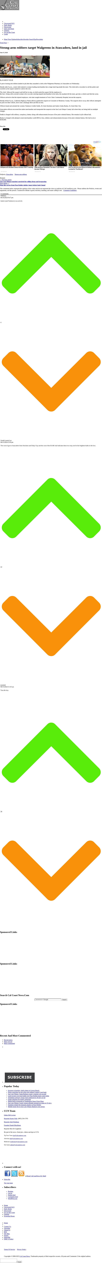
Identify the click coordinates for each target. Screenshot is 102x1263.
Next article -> (4, 183)
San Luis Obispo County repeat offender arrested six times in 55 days (29, 1103)
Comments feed (13, 1197)
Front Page (3, 43)
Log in (10, 1193)
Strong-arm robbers (21, 174)
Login (6, 34)
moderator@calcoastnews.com (18, 1141)
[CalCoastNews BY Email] (35, 1176)
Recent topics (8, 1040)
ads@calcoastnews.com (16, 1138)
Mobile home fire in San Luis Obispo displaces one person (26, 1107)
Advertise (26, 39)
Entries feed (11, 1195)
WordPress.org (12, 1198)
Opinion (6, 30)
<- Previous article (5, 180)
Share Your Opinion (10, 39)
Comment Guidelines (70, 190)
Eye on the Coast (9, 32)
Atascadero (9, 174)
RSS (5, 1232)
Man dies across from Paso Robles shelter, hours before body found (22, 185)
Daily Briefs (8, 25)
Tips (34, 39)
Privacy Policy (21, 1249)
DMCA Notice (8, 1239)
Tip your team (8, 1183)
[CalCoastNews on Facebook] (7, 1176)
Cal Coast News (25, 1256)
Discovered (7, 27)
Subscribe (20, 39)
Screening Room (9, 1216)
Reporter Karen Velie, (11, 1118)
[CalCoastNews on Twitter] (14, 1176)
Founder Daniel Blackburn (12, 1125)
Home (6, 21)
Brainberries (4, 171)
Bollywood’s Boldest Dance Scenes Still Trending (16, 167)
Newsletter (39, 39)
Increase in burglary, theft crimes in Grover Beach (23, 1090)
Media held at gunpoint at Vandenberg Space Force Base (26, 1101)
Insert (19, 1262)
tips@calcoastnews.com (19, 1135)
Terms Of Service (9, 1249)
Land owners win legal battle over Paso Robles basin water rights (28, 1096)
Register (10, 1191)
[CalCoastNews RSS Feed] (21, 1176)
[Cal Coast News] (9, 9)
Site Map (7, 1234)
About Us (7, 1230)
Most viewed (8, 1042)
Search (31, 39)
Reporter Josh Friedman (11, 1122)
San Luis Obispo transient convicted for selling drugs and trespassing (23, 181)
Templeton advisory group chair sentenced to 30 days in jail (26, 1098)
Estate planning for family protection (19, 1099)
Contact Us (7, 1226)
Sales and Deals (9, 29)
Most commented (9, 1043)
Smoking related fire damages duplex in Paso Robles (24, 1105)
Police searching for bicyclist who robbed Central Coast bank (27, 1092)
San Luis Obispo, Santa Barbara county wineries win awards (27, 1094)
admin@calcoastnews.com (17, 1145)
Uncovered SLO (9, 23)
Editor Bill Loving (10, 1115)
